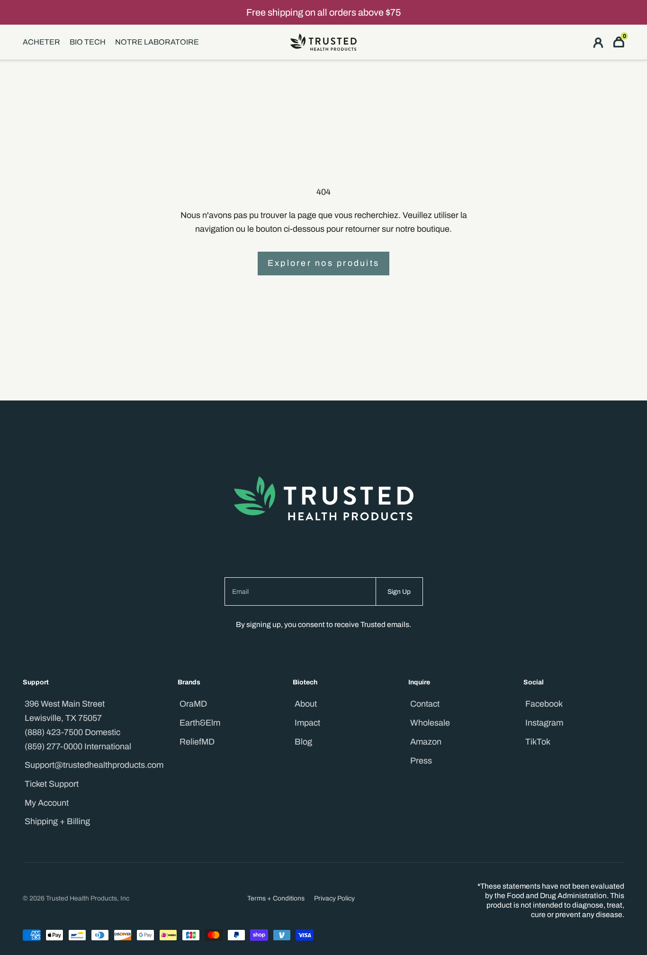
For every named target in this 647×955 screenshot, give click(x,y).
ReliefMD (197, 741)
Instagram (544, 723)
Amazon (425, 741)
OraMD (193, 704)
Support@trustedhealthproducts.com (94, 765)
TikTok (537, 741)
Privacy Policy (334, 898)
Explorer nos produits (323, 263)
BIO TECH (88, 42)
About (306, 704)
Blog (303, 741)
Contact (425, 704)
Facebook (544, 704)
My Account (47, 803)
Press (421, 760)
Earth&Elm (200, 723)
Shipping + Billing (57, 821)
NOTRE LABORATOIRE (157, 42)
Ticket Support (52, 784)
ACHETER (41, 42)
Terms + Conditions (276, 898)
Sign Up (399, 591)
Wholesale (430, 723)
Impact (307, 723)
